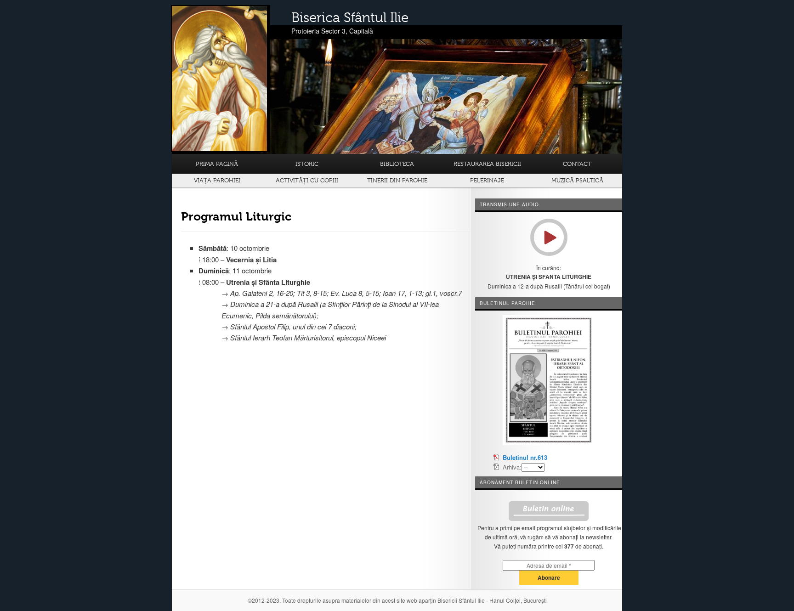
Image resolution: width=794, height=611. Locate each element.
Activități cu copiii (307, 180)
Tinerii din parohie (397, 180)
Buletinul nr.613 (525, 457)
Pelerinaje (487, 180)
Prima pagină (217, 163)
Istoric (306, 163)
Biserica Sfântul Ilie (349, 17)
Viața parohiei (217, 180)
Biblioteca (397, 163)
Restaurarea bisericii (487, 163)
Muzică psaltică (577, 180)
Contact (577, 163)
